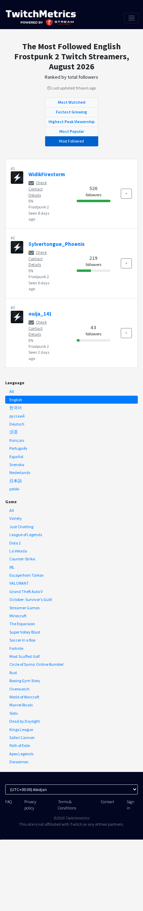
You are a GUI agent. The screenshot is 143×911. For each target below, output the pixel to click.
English (15, 399)
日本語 (15, 480)
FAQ (8, 801)
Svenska (16, 464)
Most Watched (71, 102)
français (16, 440)
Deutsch (16, 424)
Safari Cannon (22, 737)
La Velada (18, 550)
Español (16, 456)
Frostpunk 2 (38, 206)
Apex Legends (21, 753)
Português (18, 448)
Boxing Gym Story (24, 680)
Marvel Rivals (21, 704)
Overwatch (19, 688)
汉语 (13, 432)
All (11, 391)
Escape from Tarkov (26, 575)
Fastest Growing (71, 111)
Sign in (130, 804)
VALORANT (19, 583)
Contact (107, 801)
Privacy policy (30, 804)
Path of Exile (19, 745)
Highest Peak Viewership (72, 121)
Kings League (21, 729)
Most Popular (71, 131)
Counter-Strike (22, 558)
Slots (13, 713)
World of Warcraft (24, 696)
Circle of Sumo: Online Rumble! (36, 664)
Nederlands (19, 472)
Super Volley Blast (24, 632)
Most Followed (71, 141)
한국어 (15, 407)
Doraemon (18, 761)
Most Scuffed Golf (24, 656)
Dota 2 (15, 542)
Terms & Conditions (67, 804)
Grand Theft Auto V (26, 591)
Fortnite (16, 648)
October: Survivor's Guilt (30, 599)
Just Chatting (21, 526)
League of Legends (25, 534)
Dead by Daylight (24, 721)
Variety (15, 518)
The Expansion (22, 623)
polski (14, 488)
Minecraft (17, 615)
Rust (13, 672)
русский (17, 416)
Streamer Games (24, 607)
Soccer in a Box (22, 640)
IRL (12, 567)
